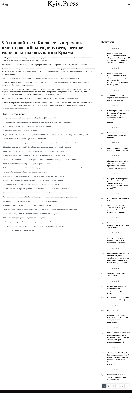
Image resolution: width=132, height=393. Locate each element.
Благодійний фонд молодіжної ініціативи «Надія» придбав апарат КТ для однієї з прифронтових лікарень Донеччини (118, 57)
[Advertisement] (66, 23)
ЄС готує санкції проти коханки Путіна (18, 230)
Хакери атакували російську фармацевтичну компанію (118, 149)
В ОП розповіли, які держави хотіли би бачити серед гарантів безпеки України (35, 176)
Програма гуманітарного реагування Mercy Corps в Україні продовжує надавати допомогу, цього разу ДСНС (118, 183)
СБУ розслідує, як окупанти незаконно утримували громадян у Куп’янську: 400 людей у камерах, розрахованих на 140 (118, 337)
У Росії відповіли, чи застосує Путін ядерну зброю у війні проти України (32, 184)
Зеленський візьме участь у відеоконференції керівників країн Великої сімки (34, 155)
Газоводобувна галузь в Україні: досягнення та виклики (117, 135)
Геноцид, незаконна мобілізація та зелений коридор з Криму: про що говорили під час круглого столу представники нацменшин (118, 316)
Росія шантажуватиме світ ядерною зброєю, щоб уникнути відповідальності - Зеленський (39, 143)
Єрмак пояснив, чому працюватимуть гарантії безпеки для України (30, 201)
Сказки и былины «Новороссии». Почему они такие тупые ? (118, 225)
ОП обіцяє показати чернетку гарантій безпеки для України (27, 205)
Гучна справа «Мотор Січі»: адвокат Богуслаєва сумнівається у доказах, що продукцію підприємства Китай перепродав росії (118, 258)
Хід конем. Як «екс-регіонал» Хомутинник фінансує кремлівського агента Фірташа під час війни (118, 164)
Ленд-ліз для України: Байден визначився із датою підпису (27, 126)
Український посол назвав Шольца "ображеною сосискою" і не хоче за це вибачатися (37, 193)
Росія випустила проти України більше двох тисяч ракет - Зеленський (31, 222)
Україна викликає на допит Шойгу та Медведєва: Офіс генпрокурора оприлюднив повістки (40, 197)
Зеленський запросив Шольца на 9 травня (20, 130)
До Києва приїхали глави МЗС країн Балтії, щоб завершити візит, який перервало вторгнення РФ (42, 168)
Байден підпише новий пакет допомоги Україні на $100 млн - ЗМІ (29, 118)
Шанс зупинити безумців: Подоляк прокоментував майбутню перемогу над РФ (35, 151)
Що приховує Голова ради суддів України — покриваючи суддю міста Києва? (117, 289)
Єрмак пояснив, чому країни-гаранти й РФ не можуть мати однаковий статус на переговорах (41, 209)
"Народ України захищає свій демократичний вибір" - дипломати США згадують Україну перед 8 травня (45, 134)
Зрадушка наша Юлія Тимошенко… (116, 274)
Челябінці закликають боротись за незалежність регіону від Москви (117, 97)
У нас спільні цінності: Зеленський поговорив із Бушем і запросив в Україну (33, 226)
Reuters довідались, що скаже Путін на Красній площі (24, 139)
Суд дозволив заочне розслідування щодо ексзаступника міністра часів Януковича (36, 189)
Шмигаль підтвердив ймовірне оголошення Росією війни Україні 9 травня (33, 180)
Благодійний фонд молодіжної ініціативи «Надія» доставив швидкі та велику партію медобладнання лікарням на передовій (118, 79)
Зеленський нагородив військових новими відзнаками (25, 172)
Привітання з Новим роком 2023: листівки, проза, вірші (118, 199)
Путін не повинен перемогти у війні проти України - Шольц (27, 164)
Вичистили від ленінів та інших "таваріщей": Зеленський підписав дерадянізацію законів (39, 159)
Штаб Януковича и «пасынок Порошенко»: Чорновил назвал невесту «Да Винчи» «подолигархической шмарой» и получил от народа (118, 116)
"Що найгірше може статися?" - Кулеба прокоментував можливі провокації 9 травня (37, 147)
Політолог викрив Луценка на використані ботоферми (118, 299)
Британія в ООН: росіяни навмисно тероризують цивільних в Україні (30, 213)
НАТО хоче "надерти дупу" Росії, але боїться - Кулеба (24, 218)
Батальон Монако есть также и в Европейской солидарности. (116, 377)
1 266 (122, 386)
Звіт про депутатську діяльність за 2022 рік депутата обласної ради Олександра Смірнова (117, 208)
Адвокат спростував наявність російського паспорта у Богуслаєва (116, 240)
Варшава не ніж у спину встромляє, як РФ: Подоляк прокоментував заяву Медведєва (37, 122)
